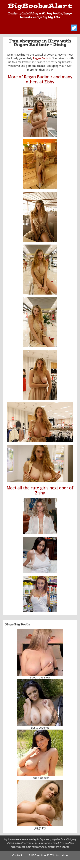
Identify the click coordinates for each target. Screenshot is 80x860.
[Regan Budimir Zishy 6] (40, 422)
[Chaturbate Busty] (40, 652)
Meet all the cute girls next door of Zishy (40, 490)
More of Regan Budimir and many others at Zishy (40, 79)
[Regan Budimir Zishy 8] (40, 463)
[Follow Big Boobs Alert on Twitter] (74, 28)
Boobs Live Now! (40, 677)
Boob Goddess (40, 778)
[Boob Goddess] (40, 753)
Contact (17, 855)
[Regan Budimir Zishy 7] (40, 375)
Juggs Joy (40, 828)
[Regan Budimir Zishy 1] (40, 112)
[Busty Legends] (40, 702)
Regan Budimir (42, 58)
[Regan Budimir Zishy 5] (40, 322)
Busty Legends (40, 727)
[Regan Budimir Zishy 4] (40, 270)
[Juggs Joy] (40, 803)
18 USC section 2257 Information (47, 855)
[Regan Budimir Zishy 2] (40, 217)
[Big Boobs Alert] (40, 7)
